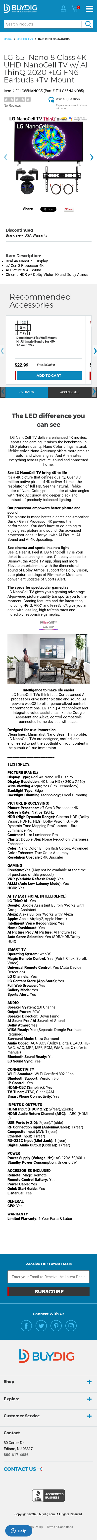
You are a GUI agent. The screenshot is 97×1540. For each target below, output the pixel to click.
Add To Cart (49, 375)
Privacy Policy (33, 1527)
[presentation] (5, 157)
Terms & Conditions (60, 1527)
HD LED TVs (25, 39)
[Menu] (89, 9)
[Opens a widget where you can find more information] (18, 1531)
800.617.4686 (16, 1455)
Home (8, 39)
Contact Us (20, 1469)
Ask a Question (68, 99)
